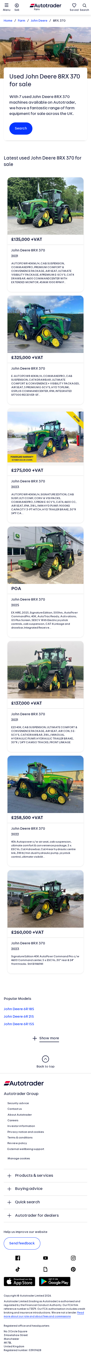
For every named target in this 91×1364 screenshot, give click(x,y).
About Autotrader (19, 1115)
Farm (21, 21)
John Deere (39, 21)
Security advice (18, 1103)
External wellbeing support (25, 1149)
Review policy (17, 1143)
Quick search (27, 1202)
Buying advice (28, 1189)
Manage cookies (18, 1158)
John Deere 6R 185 (19, 1009)
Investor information (21, 1126)
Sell (16, 10)
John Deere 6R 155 (19, 1024)
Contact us (14, 1109)
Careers (12, 1120)
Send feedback (22, 1243)
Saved (74, 10)
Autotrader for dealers (37, 1215)
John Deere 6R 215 (19, 1017)
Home (8, 21)
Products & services (34, 1175)
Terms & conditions (20, 1137)
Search (84, 10)
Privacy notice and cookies (25, 1132)
